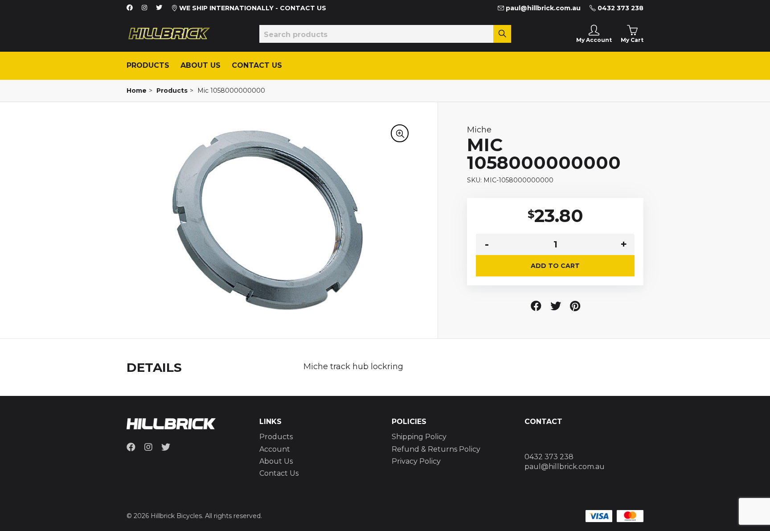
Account (274, 449)
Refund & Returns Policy (436, 449)
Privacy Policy (416, 461)
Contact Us (257, 65)
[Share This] (536, 306)
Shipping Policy (419, 436)
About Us (200, 65)
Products (148, 65)
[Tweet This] (555, 306)
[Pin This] (575, 306)
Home (137, 90)
